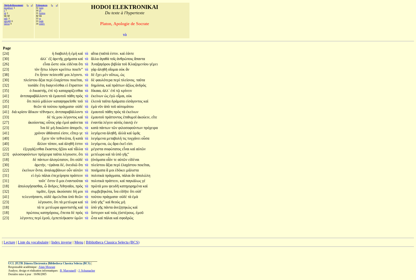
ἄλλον (42, 144)
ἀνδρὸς (140, 85)
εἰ (67, 85)
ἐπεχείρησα (60, 175)
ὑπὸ (119, 154)
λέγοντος (70, 117)
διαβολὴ (61, 53)
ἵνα (43, 128)
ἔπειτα (65, 213)
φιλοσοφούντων (131, 128)
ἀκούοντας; (36, 122)
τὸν (37, 69)
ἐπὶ (51, 91)
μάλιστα (132, 170)
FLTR (19, 263)
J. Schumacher (86, 270)
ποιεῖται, (76, 80)
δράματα (118, 101)
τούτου (52, 106)
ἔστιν (51, 181)
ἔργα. (52, 191)
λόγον (54, 69)
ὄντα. (39, 170)
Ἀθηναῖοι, (67, 186)
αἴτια (95, 53)
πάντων (105, 128)
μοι (68, 75)
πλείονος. (128, 80)
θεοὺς (116, 202)
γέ (143, 181)
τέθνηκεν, (46, 112)
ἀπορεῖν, (76, 128)
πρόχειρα (151, 128)
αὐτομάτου (125, 106)
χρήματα (71, 59)
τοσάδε (34, 85)
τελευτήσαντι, (32, 197)
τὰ (87, 53)
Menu (78, 242)
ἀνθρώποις (125, 59)
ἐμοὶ (66, 122)
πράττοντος (114, 117)
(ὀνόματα (98, 159)
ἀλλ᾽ (43, 59)
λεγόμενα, (99, 144)
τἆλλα (7, 23)
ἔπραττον (76, 85)
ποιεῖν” (77, 69)
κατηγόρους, (49, 213)
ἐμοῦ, (46, 218)
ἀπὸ (107, 106)
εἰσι (129, 144)
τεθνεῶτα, (64, 138)
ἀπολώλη (143, 175)
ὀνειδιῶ (72, 165)
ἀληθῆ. (112, 133)
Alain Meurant (47, 267)
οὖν (70, 170)
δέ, (62, 165)
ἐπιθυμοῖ (130, 117)
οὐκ (63, 64)
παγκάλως (134, 181)
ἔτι (37, 75)
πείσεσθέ (57, 75)
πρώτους (33, 213)
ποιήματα (98, 170)
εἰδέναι (72, 64)
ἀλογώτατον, (59, 159)
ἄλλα (95, 59)
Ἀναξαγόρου (101, 64)
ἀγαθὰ (105, 59)
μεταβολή (115, 138)
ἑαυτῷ (129, 122)
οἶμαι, (120, 96)
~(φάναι (53, 165)
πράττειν (76, 175)
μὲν (106, 75)
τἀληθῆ (7, 21)
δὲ (93, 75)
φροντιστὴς (69, 207)
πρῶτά (96, 186)
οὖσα (145, 138)
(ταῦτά (104, 53)
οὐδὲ (79, 106)
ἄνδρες (53, 186)
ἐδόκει (120, 170)
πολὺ (36, 101)
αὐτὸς (119, 122)
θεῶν (38, 106)
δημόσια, (98, 85)
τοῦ (125, 64)
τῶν (114, 128)
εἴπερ (74, 133)
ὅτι (80, 64)
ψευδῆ (114, 186)
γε (40, 18)
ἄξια (42, 80)
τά (5, 13)
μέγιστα (97, 149)
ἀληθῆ (103, 69)
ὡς (122, 75)
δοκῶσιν (63, 128)
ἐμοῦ (139, 213)
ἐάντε (130, 53)
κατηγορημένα (131, 186)
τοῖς (113, 59)
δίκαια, (96, 91)
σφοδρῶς (126, 218)
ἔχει (99, 75)
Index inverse (61, 242)
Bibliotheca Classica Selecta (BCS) (112, 242)
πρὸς (41, 8)
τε (116, 159)
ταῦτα (140, 80)
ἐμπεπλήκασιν (63, 218)
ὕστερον (98, 213)
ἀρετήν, (40, 165)
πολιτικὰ (98, 175)
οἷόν (110, 159)
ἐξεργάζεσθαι (34, 149)
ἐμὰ (94, 106)
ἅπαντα (139, 59)
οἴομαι (113, 69)
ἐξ (50, 59)
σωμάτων (8, 8)
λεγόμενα (99, 133)
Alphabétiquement (13, 5)
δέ (49, 117)
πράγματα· (66, 106)
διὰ (15, 112)
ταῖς (6, 18)
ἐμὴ (74, 53)
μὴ (53, 128)
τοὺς (114, 213)
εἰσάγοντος (134, 101)
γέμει (154, 64)
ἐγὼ (112, 96)
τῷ (56, 91)
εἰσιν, (65, 133)
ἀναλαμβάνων (55, 170)
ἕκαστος (51, 149)
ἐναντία (97, 122)
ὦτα (94, 218)
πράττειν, (112, 181)
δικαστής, (39, 91)
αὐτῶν (141, 149)
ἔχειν (46, 138)
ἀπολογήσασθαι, (30, 186)
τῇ (40, 10)
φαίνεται (76, 122)
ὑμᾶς (41, 21)
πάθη (71, 96)
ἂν (127, 69)
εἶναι (47, 64)
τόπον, (53, 144)
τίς (54, 117)
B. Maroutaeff (68, 270)
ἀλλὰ (122, 133)
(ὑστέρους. (126, 213)
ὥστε (55, 64)
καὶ (80, 53)
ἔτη (43, 85)
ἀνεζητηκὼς (123, 207)
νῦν (101, 106)
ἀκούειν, (143, 117)
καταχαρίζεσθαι (71, 91)
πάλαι (46, 175)
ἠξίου (63, 149)
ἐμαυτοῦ (60, 96)
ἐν (135, 122)
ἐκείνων (97, 96)
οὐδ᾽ (138, 191)
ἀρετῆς (58, 59)
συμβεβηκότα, (102, 191)
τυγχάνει (134, 138)
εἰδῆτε (124, 191)
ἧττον (44, 75)
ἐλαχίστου (61, 80)
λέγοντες (27, 218)
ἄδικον (33, 112)
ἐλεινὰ (96, 101)
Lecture (9, 242)
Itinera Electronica (35, 263)
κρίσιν (23, 112)
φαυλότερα (104, 80)
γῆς (101, 207)
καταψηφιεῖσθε (65, 101)
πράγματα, (113, 175)
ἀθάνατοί (53, 133)
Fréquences (41, 5)
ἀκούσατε (65, 191)
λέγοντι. (77, 75)
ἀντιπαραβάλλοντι (34, 96)
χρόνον (40, 133)
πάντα (109, 207)
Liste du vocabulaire (33, 242)
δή (75, 191)
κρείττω (65, 69)
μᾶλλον (47, 101)
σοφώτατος (113, 149)
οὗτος (51, 122)
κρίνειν (126, 91)
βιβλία (116, 64)
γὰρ (94, 69)
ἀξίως (130, 85)
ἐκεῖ (123, 144)
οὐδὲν (42, 23)
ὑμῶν (78, 218)
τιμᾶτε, (41, 191)
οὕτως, (114, 75)
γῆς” (125, 154)
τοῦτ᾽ (42, 181)
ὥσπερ (42, 13)
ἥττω (44, 69)
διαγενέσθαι (55, 85)
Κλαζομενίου (139, 64)
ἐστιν (79, 144)
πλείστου (31, 80)
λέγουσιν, (70, 154)
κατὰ (95, 128)
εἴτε (154, 117)
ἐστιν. (114, 53)
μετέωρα (98, 154)
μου (59, 117)
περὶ (49, 80)
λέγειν (108, 122)
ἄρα (116, 144)
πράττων (119, 85)
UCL (11, 263)
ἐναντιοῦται (74, 181)
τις (125, 138)
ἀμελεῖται (60, 197)
